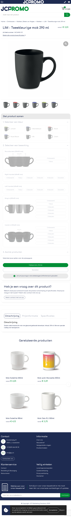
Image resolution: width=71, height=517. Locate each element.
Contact (3, 468)
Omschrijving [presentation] (12, 316)
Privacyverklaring (42, 473)
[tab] (12, 316)
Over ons (39, 440)
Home (3, 21)
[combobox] (32, 15)
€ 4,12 (11, 421)
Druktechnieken (41, 448)
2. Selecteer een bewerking (16, 145)
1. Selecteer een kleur (13, 122)
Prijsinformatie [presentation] (30, 316)
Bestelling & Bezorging (9, 471)
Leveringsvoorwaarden (44, 468)
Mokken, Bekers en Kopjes (26, 21)
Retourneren (5, 473)
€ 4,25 (11, 381)
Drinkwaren (11, 21)
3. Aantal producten (12, 252)
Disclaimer (40, 476)
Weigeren (62, 510)
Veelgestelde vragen (43, 445)
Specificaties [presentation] (47, 316)
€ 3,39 (42, 381)
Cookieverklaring (42, 471)
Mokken (39, 21)
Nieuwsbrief (40, 443)
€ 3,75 (42, 421)
